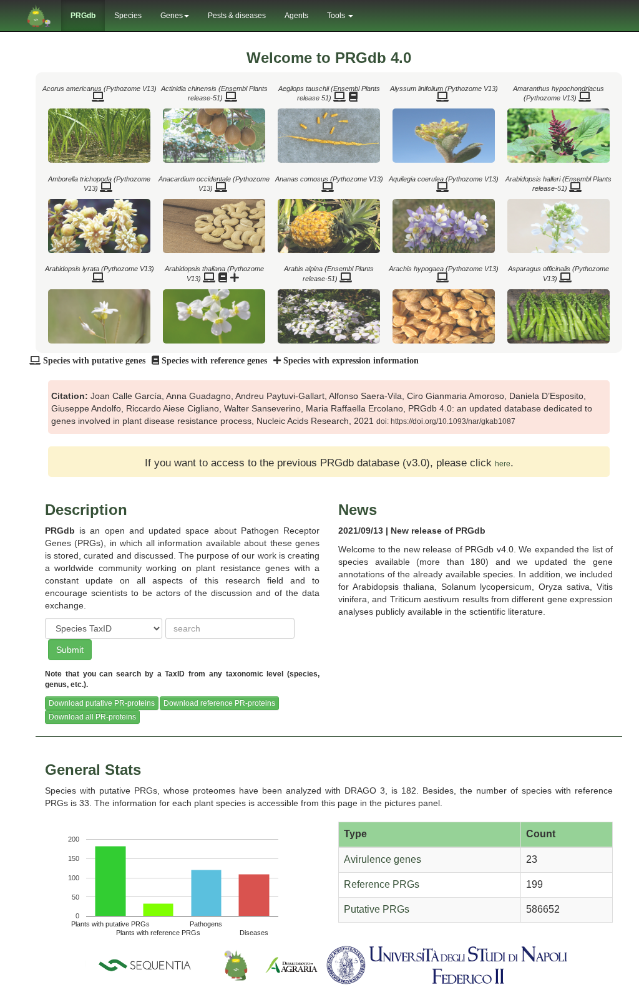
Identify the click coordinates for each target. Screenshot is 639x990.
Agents (296, 15)
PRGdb (83, 15)
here (502, 463)
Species (128, 15)
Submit (70, 650)
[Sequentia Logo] (147, 964)
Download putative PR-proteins (102, 703)
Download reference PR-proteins (219, 703)
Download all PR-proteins (92, 717)
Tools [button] (337, 15)
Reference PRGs (381, 884)
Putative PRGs (376, 909)
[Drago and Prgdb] (236, 964)
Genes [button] (171, 15)
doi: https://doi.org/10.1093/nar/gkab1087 (445, 421)
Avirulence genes (382, 859)
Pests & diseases (237, 15)
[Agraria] (291, 964)
